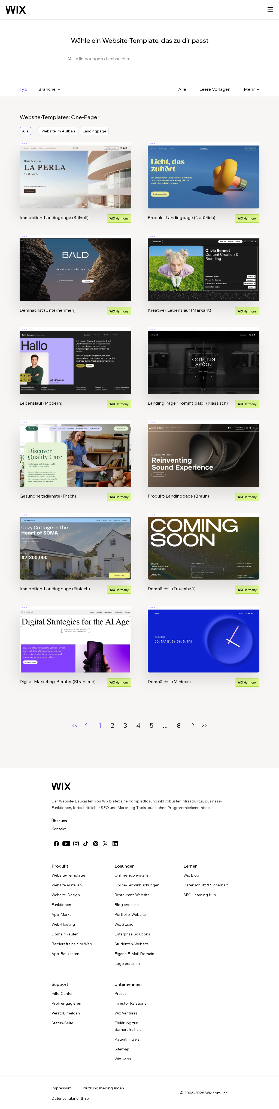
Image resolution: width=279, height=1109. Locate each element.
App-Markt (61, 914)
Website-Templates (68, 875)
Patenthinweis (127, 1039)
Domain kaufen (64, 934)
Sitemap (121, 1049)
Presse (120, 993)
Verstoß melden (65, 1013)
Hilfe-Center (62, 993)
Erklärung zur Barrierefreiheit (127, 1026)
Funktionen (61, 904)
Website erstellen (66, 885)
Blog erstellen (126, 904)
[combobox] (143, 58)
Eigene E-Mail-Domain (134, 953)
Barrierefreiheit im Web (71, 943)
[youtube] (66, 844)
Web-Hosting (63, 924)
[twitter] (105, 844)
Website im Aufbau (58, 131)
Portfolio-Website (130, 914)
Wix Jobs (122, 1058)
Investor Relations (130, 1003)
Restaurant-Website (132, 894)
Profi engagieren (66, 1003)
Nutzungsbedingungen (103, 1088)
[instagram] (76, 844)
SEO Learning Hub (199, 894)
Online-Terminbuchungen (136, 885)
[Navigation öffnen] (270, 10)
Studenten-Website (131, 943)
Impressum (61, 1088)
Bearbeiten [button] (75, 170)
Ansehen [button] (75, 185)
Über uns (59, 820)
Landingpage (94, 131)
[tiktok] (86, 844)
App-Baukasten (65, 953)
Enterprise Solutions (132, 934)
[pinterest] (96, 844)
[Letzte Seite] (204, 725)
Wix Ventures (126, 1013)
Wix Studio (124, 924)
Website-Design (65, 894)
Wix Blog (191, 875)
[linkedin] (115, 844)
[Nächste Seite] (193, 725)
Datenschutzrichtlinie (70, 1098)
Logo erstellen (127, 963)
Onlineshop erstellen (132, 875)
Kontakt (58, 828)
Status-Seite (62, 1022)
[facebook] (56, 844)
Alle (182, 89)
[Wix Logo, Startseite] (15, 10)
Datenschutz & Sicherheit (205, 885)
